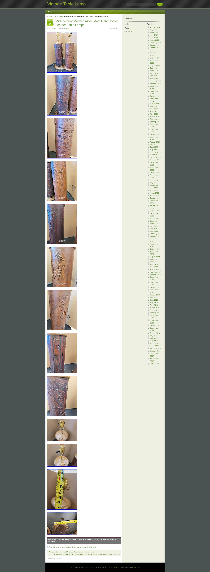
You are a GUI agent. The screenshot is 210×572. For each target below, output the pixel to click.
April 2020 (154, 267)
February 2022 (155, 195)
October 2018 (155, 325)
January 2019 (155, 313)
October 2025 (155, 58)
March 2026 (154, 40)
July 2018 (153, 336)
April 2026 (154, 37)
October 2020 (155, 249)
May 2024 (154, 111)
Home (50, 12)
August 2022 (155, 180)
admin (54, 28)
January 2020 (155, 274)
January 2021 (155, 236)
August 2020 (155, 257)
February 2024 (155, 119)
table (90, 547)
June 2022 (154, 185)
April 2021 (154, 229)
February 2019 (155, 310)
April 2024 (154, 114)
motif (86, 547)
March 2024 (154, 116)
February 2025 (155, 81)
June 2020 (154, 262)
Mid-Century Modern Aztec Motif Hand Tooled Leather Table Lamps (82, 541)
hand (58, 547)
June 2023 (154, 147)
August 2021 (155, 218)
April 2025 (154, 76)
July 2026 (153, 30)
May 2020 (154, 264)
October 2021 (155, 211)
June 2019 (154, 300)
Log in (129, 31)
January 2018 (155, 351)
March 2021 (154, 231)
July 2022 (153, 183)
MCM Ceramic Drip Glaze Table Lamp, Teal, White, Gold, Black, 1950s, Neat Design (86, 554)
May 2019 (154, 302)
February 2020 (155, 272)
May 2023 (154, 150)
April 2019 (154, 305)
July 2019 (153, 297)
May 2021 (154, 226)
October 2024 (155, 96)
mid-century (58, 16)
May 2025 (154, 73)
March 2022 (154, 193)
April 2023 (154, 152)
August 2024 (155, 104)
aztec (54, 547)
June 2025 (154, 71)
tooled (95, 547)
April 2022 (154, 190)
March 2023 (154, 155)
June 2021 (154, 223)
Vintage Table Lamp (66, 3)
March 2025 (154, 78)
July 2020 (153, 259)
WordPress (136, 567)
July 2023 (153, 144)
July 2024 (153, 106)
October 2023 (155, 134)
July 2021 (153, 221)
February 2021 (155, 234)
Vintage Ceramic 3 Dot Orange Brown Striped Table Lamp (71, 552)
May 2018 (154, 341)
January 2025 (155, 83)
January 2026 (155, 45)
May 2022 (154, 188)
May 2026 (154, 35)
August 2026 (155, 27)
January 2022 (155, 198)
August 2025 (155, 65)
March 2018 (154, 346)
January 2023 (155, 160)
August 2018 (155, 333)
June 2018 (154, 338)
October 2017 (155, 364)
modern (82, 547)
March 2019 (154, 308)
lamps (63, 547)
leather (68, 547)
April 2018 (154, 343)
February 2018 (155, 348)
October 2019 (155, 287)
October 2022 (155, 173)
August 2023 (155, 142)
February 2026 (155, 43)
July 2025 (153, 68)
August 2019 (155, 295)
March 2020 (154, 269)
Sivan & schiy (113, 567)
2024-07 (50, 22)
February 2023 (155, 157)
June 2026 (154, 32)
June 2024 (154, 109)
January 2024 (155, 122)
